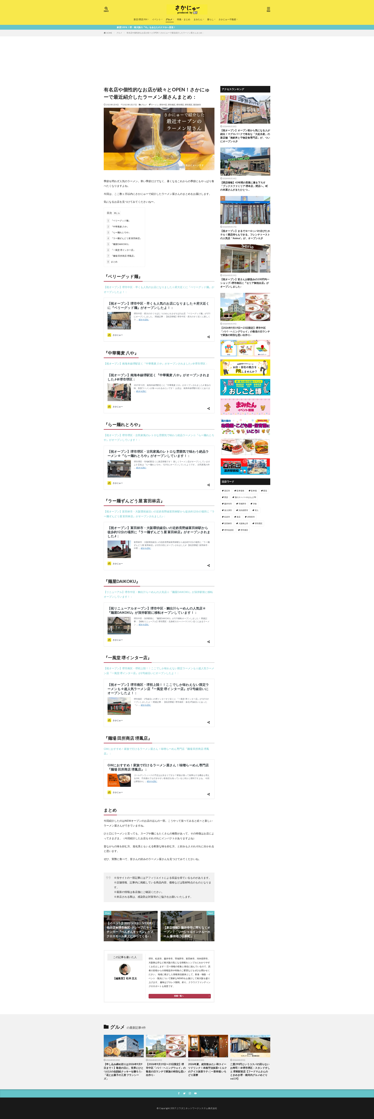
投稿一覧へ (179, 996)
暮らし (210, 19)
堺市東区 (244, 530)
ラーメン (155, 104)
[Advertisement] (187, 58)
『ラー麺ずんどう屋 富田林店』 (125, 238)
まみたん (198, 19)
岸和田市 (251, 517)
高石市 (227, 490)
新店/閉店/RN (140, 19)
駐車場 (254, 490)
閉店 (226, 497)
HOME (109, 33)
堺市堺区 (180, 104)
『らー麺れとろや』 (119, 232)
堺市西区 (188, 104)
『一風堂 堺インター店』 (121, 250)
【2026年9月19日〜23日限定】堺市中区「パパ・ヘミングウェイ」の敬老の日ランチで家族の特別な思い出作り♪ (245, 331)
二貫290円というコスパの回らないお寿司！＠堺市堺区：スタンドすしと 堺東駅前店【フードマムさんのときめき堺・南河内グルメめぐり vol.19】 (250, 1071)
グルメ (169, 19)
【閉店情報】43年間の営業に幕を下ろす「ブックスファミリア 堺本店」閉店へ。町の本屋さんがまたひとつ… (244, 186)
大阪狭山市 (243, 523)
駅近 (265, 490)
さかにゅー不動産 (227, 19)
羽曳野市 (242, 503)
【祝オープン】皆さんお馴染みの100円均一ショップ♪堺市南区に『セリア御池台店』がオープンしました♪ (244, 283)
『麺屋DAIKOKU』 (119, 244)
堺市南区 (171, 104)
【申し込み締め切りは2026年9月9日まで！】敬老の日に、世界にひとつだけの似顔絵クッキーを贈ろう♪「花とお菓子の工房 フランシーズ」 (123, 1071)
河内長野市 (243, 510)
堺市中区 (163, 104)
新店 (238, 517)
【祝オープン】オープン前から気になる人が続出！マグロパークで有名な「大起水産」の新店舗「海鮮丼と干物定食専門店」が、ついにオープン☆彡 (245, 136)
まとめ (112, 261)
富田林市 (197, 104)
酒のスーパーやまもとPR (245, 497)
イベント (156, 19)
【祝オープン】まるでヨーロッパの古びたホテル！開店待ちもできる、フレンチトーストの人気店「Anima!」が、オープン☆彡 (245, 234)
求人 (257, 510)
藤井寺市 (228, 503)
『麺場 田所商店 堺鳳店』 (122, 255)
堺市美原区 (229, 530)
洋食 (255, 503)
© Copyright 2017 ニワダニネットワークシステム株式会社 (187, 1108)
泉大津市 (228, 510)
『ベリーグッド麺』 (119, 220)
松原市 (227, 517)
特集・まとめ (183, 19)
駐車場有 (240, 490)
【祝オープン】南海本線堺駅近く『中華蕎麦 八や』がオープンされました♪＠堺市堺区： (156, 363)
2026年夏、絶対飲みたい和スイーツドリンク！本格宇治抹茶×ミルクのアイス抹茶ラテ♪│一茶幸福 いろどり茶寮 (207, 1069)
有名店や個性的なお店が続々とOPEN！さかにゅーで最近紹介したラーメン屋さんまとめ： (165, 33)
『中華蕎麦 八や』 (118, 226)
